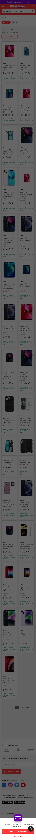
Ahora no (18, 836)
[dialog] (18, 826)
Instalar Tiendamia (18, 831)
